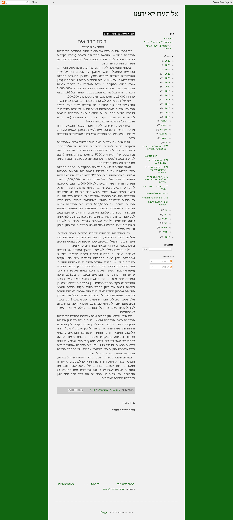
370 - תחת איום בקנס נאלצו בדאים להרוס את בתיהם (156, 179)
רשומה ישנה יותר (66, 484)
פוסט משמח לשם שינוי (157, 193)
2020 (167, 86)
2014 (167, 112)
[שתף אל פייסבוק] (72, 390)
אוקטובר (163, 129)
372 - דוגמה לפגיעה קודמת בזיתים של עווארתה (155, 147)
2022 (167, 78)
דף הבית (95, 484)
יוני (165, 210)
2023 (167, 74)
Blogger (104, 512)
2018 (167, 95)
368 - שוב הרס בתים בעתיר (155, 197)
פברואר (163, 227)
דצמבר (163, 120)
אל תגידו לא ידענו (156, 14)
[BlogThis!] (78, 390)
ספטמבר (163, 133)
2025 (167, 65)
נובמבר (163, 125)
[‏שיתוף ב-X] (75, 390)
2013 (167, 117)
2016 (167, 104)
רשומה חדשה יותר (125, 484)
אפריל (164, 218)
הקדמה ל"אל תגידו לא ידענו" (157, 42)
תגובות (166, 266)
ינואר (164, 231)
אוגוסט (163, 138)
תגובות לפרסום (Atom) (114, 489)
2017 (167, 99)
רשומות (166, 261)
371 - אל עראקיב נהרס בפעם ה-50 (157, 161)
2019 (167, 91)
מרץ (165, 223)
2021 (167, 82)
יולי (165, 142)
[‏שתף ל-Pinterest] (69, 390)
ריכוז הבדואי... (156, 154)
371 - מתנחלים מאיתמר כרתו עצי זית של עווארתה (156, 170)
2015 (167, 108)
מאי (165, 214)
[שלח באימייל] (81, 390)
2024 (167, 69)
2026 (167, 61)
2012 (167, 237)
